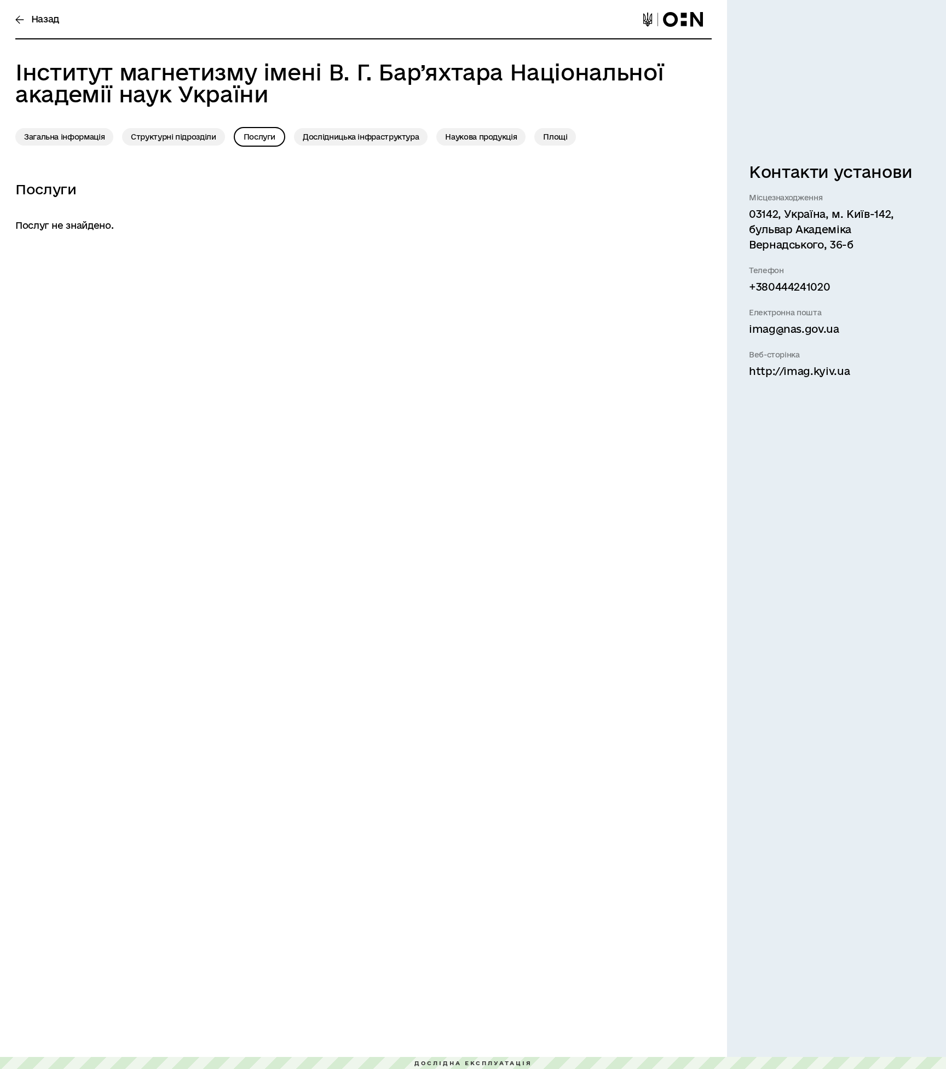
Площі (555, 136)
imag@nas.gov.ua (794, 329)
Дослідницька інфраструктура (361, 136)
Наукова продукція (481, 136)
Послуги (259, 136)
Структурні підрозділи (173, 136)
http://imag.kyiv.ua (799, 371)
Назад (43, 19)
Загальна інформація (64, 136)
